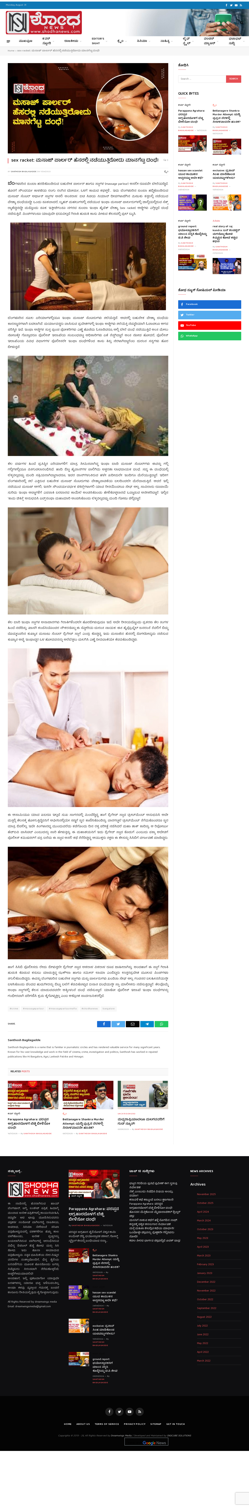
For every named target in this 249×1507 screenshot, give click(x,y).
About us (83, 1424)
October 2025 (205, 1203)
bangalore (109, 1009)
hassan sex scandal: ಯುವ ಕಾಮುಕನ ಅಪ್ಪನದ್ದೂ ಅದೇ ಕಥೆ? (190, 174)
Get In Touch (175, 1424)
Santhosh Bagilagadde (23, 171)
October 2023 (205, 1230)
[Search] (241, 22)
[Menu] (8, 41)
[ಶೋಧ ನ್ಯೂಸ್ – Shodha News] (44, 22)
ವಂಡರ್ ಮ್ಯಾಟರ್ (209, 41)
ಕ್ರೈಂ (120, 41)
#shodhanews (90, 1009)
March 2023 (203, 1256)
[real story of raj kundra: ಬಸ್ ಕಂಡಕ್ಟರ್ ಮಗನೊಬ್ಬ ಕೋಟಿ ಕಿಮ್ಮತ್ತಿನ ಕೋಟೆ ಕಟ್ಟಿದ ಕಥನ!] (227, 266)
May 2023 (202, 1238)
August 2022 (204, 1317)
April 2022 (203, 1352)
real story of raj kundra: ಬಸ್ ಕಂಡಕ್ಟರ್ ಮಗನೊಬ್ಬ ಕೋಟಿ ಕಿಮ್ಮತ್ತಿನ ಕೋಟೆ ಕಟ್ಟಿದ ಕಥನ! (226, 234)
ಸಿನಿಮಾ (142, 41)
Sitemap (155, 1424)
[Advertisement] (124, 1478)
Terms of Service (107, 1424)
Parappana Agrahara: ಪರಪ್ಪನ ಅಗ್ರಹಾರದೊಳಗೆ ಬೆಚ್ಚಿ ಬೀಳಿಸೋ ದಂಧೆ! (29, 1124)
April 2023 (203, 1247)
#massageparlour (33, 1009)
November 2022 (206, 1291)
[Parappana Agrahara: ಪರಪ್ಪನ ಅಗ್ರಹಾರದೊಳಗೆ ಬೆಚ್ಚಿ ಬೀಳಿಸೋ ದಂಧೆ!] (33, 1095)
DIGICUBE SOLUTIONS (179, 1436)
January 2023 (204, 1273)
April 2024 (203, 1212)
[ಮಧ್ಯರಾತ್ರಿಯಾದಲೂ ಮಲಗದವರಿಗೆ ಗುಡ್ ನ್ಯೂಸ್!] (143, 1095)
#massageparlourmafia (63, 1009)
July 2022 (202, 1326)
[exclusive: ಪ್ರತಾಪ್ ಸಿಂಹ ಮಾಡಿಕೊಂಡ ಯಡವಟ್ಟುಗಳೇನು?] (227, 203)
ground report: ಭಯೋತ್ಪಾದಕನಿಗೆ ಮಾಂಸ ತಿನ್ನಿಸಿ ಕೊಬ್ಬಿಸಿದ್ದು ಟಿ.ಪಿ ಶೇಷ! (192, 232)
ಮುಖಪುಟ (25, 41)
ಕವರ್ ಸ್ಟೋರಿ (46, 41)
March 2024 (204, 1221)
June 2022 (203, 1335)
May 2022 (202, 1344)
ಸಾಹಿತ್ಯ (164, 41)
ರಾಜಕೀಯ (71, 41)
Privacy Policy (135, 1424)
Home (11, 51)
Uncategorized (127, 1114)
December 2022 (206, 1282)
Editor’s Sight (98, 41)
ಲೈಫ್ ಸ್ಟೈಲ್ (186, 41)
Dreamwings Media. (121, 1436)
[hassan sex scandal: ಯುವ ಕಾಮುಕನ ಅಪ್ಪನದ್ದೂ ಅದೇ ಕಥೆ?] (192, 203)
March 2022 (203, 1361)
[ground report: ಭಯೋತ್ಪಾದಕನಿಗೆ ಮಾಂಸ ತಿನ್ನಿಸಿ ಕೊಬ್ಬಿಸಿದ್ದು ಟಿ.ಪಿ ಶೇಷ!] (192, 262)
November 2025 (206, 1195)
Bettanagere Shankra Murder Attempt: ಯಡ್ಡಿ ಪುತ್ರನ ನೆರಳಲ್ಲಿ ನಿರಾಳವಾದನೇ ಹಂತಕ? (83, 1124)
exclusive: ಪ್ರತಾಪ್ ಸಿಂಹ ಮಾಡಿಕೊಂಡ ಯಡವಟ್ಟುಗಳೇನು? (224, 174)
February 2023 (205, 1265)
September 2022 (206, 1308)
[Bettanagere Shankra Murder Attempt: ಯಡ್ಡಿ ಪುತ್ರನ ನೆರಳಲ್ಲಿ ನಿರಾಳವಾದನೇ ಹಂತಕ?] (88, 1095)
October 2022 (205, 1300)
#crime (14, 1009)
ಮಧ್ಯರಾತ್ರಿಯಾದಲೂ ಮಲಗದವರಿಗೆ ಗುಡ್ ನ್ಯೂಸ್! (141, 1122)
